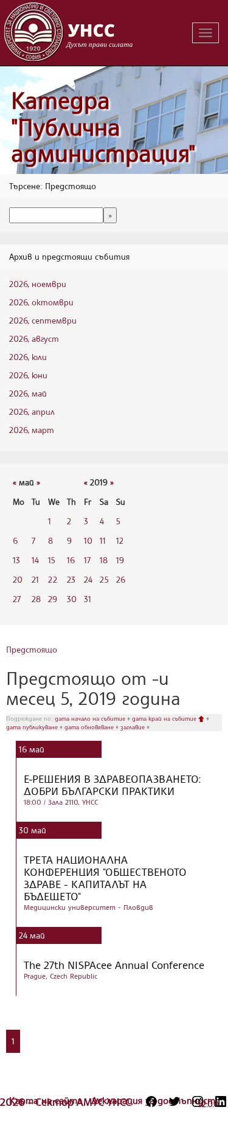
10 (88, 540)
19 (120, 560)
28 (36, 599)
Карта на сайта (47, 1100)
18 (104, 560)
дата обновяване (90, 726)
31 (87, 599)
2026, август (34, 338)
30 (72, 599)
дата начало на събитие (91, 718)
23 (71, 579)
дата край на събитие (165, 718)
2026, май (28, 393)
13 (16, 560)
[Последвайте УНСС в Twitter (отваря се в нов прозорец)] (174, 1101)
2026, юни (28, 375)
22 (52, 579)
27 (17, 599)
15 (51, 560)
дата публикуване (33, 726)
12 (119, 540)
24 (88, 579)
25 (104, 579)
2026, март (31, 430)
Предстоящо (31, 649)
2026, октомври (41, 302)
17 (87, 560)
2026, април (32, 411)
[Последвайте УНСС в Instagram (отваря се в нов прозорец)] (198, 1101)
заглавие (133, 726)
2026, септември (43, 320)
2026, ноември (37, 284)
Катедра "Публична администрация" (103, 126)
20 (17, 579)
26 (120, 579)
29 (52, 599)
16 (71, 560)
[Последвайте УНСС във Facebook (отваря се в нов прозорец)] (151, 1101)
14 (35, 560)
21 (35, 579)
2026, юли (28, 357)
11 (103, 540)
